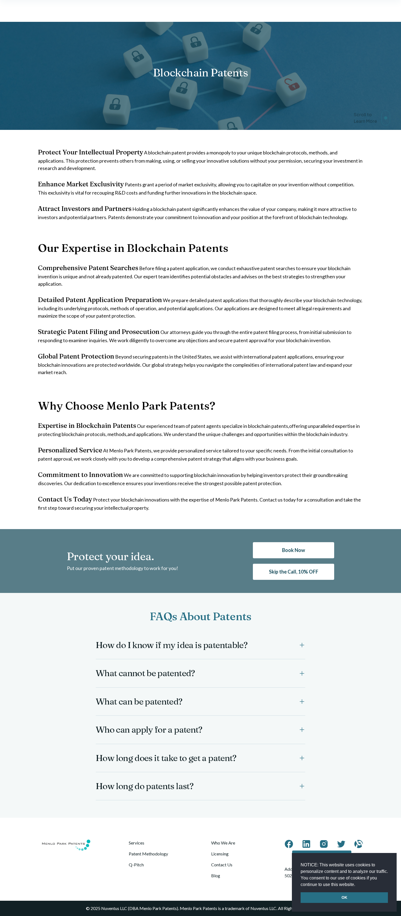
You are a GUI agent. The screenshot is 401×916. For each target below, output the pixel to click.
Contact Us (221, 864)
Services (136, 842)
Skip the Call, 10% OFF (293, 572)
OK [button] (344, 897)
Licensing (220, 853)
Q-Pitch (136, 864)
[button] (357, 885)
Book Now (293, 550)
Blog (215, 875)
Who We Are (223, 842)
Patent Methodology (148, 853)
